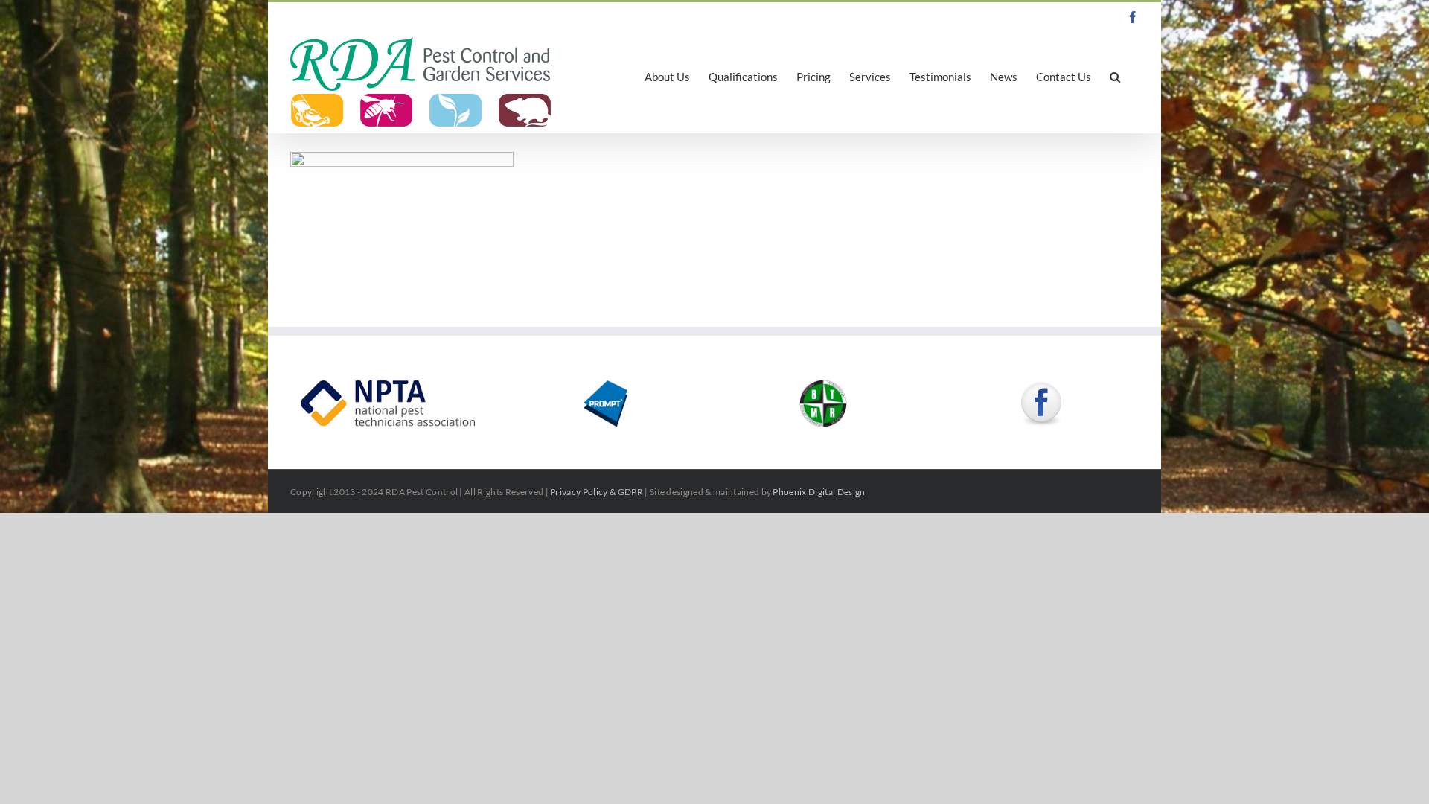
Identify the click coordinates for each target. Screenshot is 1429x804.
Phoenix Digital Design (819, 491)
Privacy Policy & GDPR (596, 491)
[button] (1115, 76)
